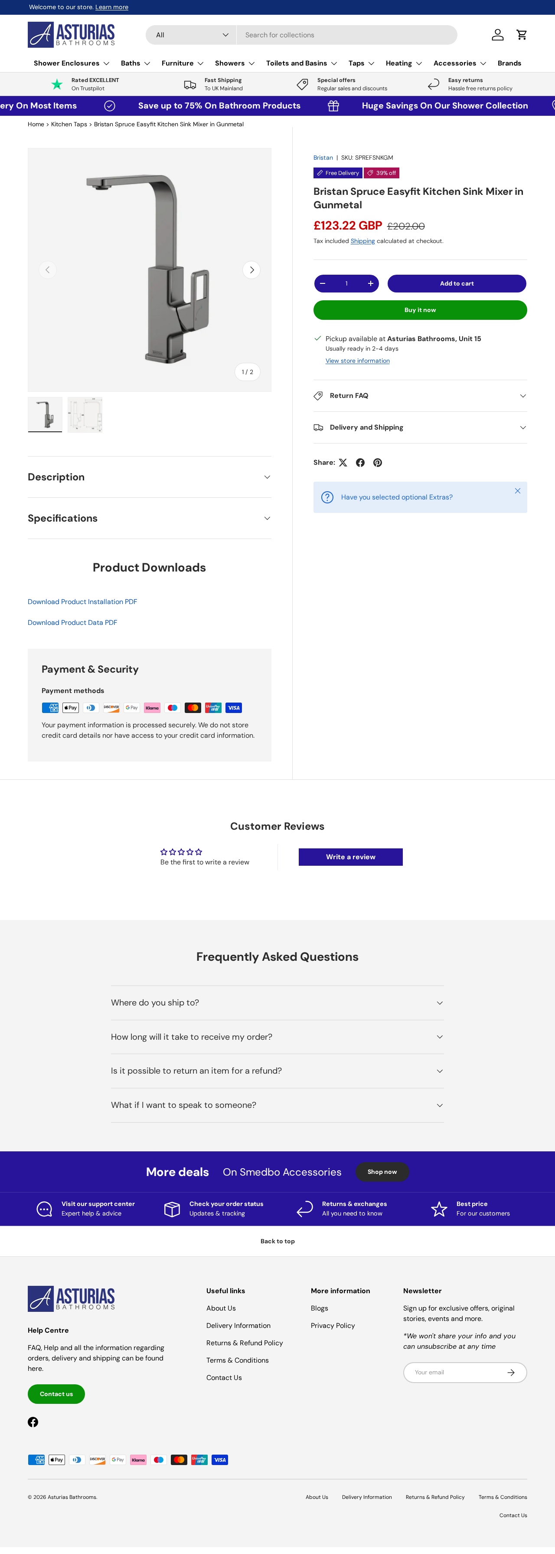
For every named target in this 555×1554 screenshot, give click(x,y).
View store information (358, 361)
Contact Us (224, 1377)
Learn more (110, 7)
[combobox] (301, 35)
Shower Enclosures (67, 63)
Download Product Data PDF (73, 622)
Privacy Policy (333, 1325)
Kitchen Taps (69, 124)
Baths (130, 63)
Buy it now (420, 310)
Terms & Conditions (237, 1360)
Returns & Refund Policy (244, 1342)
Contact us (56, 1394)
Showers (230, 63)
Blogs (319, 1308)
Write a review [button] (350, 856)
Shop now (382, 1172)
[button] (522, 34)
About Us (221, 1308)
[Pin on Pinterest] (377, 462)
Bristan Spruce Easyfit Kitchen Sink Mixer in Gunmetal (169, 124)
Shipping (363, 241)
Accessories (455, 63)
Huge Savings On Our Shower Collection (416, 105)
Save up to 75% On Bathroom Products (193, 105)
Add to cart (457, 283)
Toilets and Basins (296, 63)
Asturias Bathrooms (72, 1497)
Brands (510, 63)
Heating (399, 63)
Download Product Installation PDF (82, 601)
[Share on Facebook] (360, 462)
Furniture (178, 63)
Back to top (278, 1241)
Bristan (323, 157)
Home (36, 124)
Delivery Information (238, 1325)
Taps (357, 63)
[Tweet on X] (343, 462)
